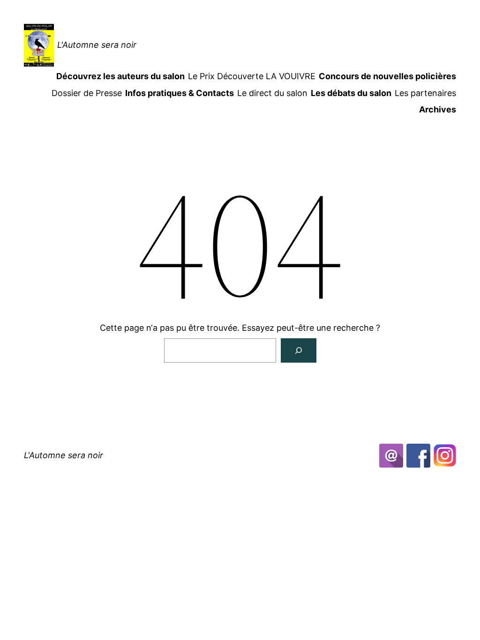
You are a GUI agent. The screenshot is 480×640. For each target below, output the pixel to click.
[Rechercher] (298, 350)
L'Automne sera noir (96, 45)
